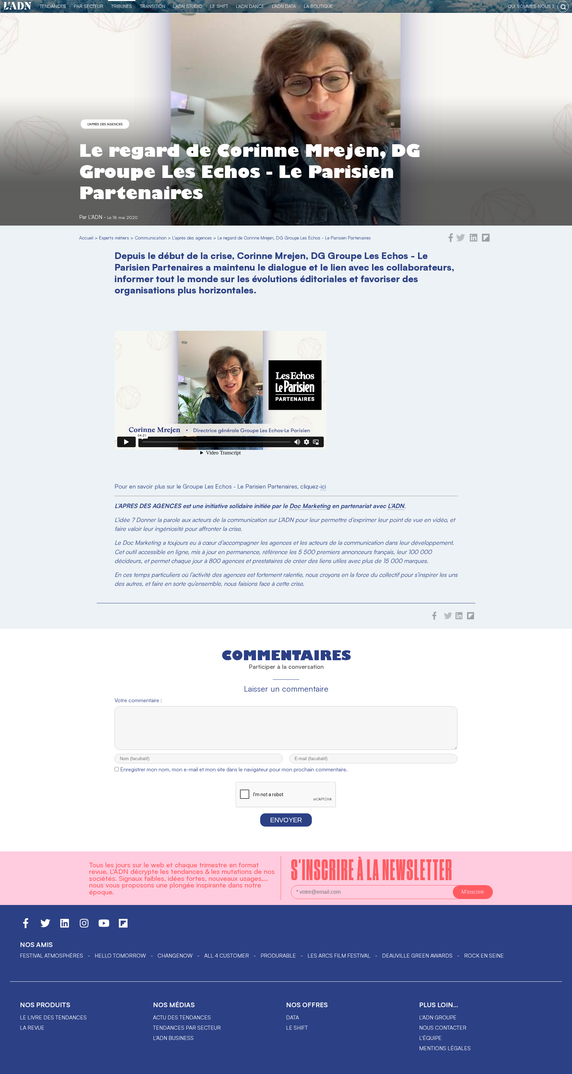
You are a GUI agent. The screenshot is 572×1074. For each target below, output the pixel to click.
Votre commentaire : (138, 700)
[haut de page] (560, 1065)
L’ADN (396, 505)
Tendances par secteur (187, 1027)
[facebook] (451, 240)
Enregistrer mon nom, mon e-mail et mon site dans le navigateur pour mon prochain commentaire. (234, 769)
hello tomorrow (120, 955)
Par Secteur (88, 6)
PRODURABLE (278, 955)
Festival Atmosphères (51, 955)
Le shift (297, 1027)
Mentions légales (445, 1048)
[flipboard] (486, 240)
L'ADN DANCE (250, 6)
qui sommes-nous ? (531, 6)
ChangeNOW (175, 955)
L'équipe (430, 1038)
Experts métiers (114, 237)
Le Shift (219, 6)
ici (323, 486)
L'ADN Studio (187, 6)
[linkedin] (473, 240)
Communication (151, 237)
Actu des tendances (182, 1017)
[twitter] (460, 240)
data (292, 1017)
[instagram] (84, 926)
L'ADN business (173, 1038)
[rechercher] (563, 6)
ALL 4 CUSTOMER (226, 955)
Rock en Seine (484, 955)
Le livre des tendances (53, 1017)
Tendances (53, 6)
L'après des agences (104, 124)
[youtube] (104, 926)
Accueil (86, 237)
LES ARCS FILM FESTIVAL (339, 955)
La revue (32, 1027)
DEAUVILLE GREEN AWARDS (417, 955)
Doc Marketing (309, 505)
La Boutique (318, 6)
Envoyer (286, 820)
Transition (152, 6)
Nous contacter (442, 1027)
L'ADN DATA (284, 6)
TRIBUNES (121, 6)
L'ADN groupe (437, 1017)
